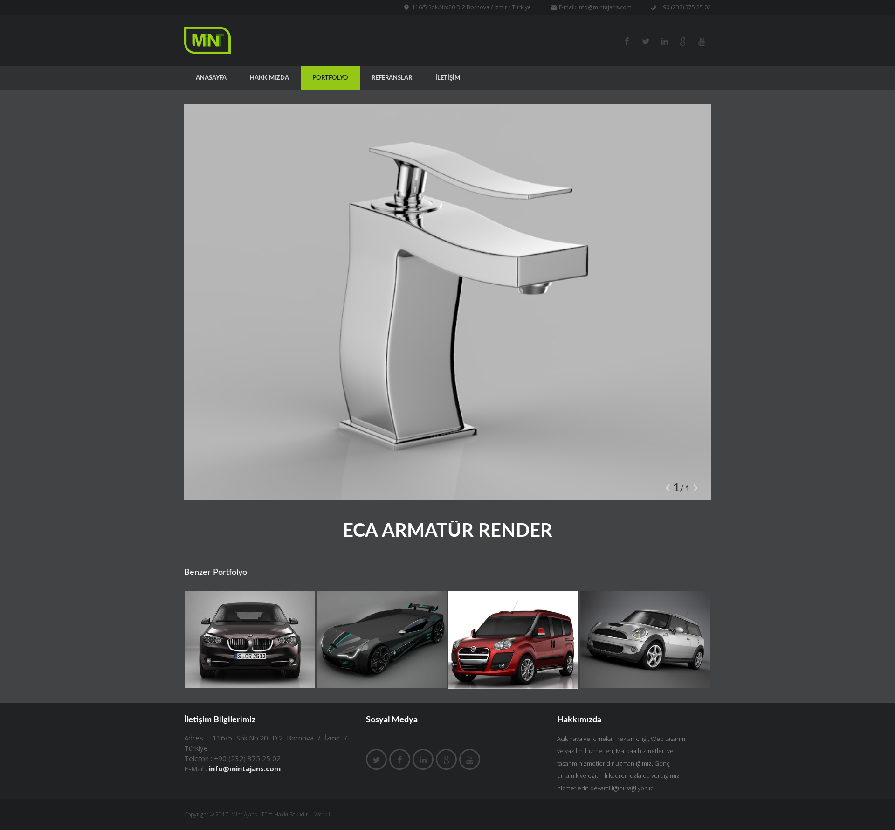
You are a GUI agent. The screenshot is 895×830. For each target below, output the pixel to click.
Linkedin (423, 759)
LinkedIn (664, 40)
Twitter (627, 40)
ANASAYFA (211, 78)
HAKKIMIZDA (269, 78)
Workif (322, 814)
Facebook (645, 40)
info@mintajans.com (605, 7)
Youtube (701, 40)
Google (683, 40)
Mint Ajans (244, 814)
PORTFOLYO (330, 78)
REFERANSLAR (392, 78)
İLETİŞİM (447, 78)
